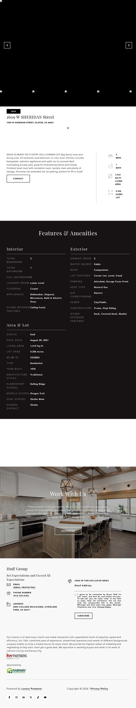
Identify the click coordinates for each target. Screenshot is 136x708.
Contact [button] (18, 178)
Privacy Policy (104, 607)
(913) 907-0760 (21, 595)
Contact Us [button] (68, 530)
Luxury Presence (32, 689)
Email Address (83, 585)
